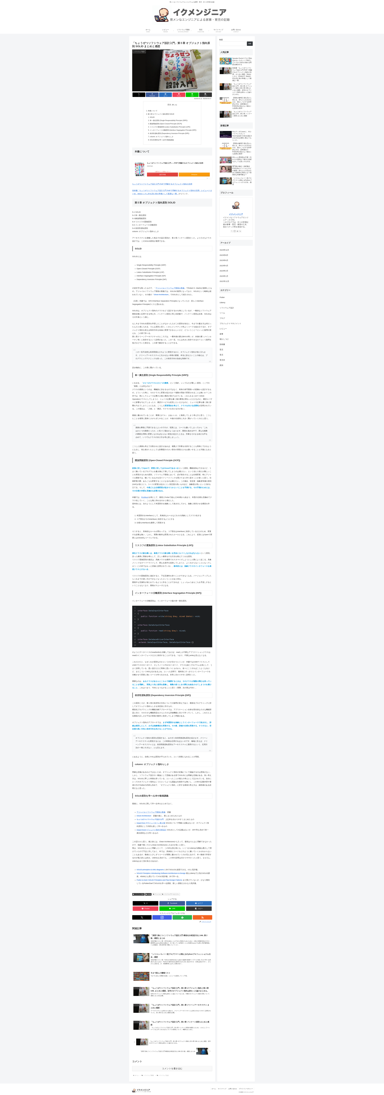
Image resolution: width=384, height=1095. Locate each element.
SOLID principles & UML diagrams (150, 870)
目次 (169, 105)
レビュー (223, 329)
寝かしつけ (224, 339)
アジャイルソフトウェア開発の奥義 (170, 288)
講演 (221, 365)
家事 (221, 334)
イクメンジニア (236, 214)
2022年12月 (224, 281)
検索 (221, 40)
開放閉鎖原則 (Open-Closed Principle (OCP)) (166, 124)
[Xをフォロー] (142, 917)
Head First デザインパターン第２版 (151, 823)
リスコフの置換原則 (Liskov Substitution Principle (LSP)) (170, 127)
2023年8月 (224, 255)
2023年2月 (224, 271)
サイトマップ (222, 1089)
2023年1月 (224, 276)
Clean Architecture (161, 295)
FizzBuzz (144, 497)
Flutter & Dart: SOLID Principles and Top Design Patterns (159, 880)
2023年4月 (224, 266)
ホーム (214, 1089)
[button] (205, 94)
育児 (221, 350)
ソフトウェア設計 (139, 894)
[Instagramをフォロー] (162, 917)
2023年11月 (224, 250)
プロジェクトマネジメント (230, 323)
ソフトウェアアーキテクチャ (171, 894)
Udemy (222, 303)
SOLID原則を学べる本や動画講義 (162, 140)
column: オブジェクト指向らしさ (161, 136)
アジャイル (157, 894)
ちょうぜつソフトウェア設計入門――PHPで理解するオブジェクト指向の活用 (175, 163)
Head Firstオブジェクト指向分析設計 (151, 830)
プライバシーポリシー (246, 1089)
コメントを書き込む (172, 1068)
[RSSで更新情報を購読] (202, 917)
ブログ (222, 318)
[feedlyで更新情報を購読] (182, 917)
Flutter (222, 297)
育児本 (222, 360)
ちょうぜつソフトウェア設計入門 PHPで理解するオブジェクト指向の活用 (162, 184)
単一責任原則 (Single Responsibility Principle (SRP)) (168, 120)
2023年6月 (224, 260)
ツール (222, 313)
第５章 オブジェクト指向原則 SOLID (161, 114)
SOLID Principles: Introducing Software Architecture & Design (161, 873)
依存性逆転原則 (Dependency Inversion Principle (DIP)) (169, 133)
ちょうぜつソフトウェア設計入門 (150, 819)
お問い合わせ (232, 1089)
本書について (152, 111)
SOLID (152, 117)
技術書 (149, 894)
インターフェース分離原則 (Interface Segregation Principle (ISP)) (173, 130)
